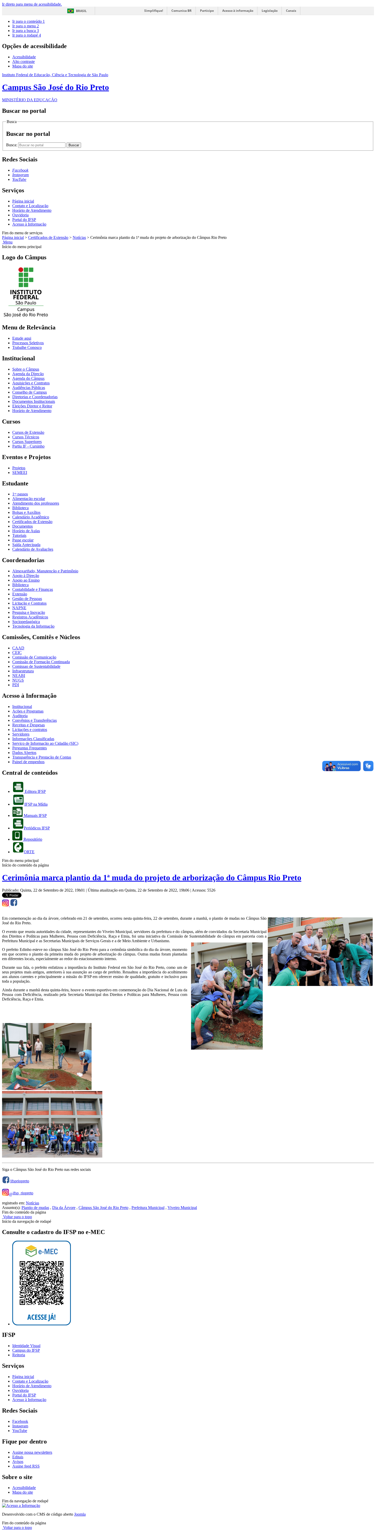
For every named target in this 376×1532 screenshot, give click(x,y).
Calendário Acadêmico (30, 517)
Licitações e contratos (29, 729)
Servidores (20, 734)
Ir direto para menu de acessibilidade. (32, 4)
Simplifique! (153, 10)
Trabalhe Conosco (27, 347)
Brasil (81, 11)
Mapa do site (22, 66)
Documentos (22, 526)
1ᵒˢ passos (20, 494)
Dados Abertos (24, 752)
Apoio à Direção (25, 575)
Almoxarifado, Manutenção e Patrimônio (45, 571)
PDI (15, 685)
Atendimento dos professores (35, 503)
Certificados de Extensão (48, 237)
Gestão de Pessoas (27, 598)
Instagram (20, 1426)
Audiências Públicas (28, 387)
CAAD (18, 648)
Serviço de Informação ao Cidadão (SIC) (45, 743)
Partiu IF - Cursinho (28, 446)
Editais (17, 1457)
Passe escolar (23, 540)
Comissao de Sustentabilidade (36, 666)
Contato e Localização (30, 206)
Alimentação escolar (28, 498)
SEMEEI (19, 472)
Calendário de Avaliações (32, 549)
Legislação (270, 10)
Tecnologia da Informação (33, 626)
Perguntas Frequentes (29, 748)
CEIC (17, 652)
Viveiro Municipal (182, 1207)
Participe (207, 10)
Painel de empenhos (28, 762)
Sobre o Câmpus (25, 369)
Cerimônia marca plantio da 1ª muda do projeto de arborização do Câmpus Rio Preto (151, 877)
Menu (7, 242)
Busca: (12, 145)
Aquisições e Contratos (31, 383)
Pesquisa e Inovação (28, 612)
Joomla (80, 1514)
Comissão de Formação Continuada (41, 662)
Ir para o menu (25, 26)
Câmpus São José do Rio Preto (103, 1207)
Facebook (20, 1421)
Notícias (79, 237)
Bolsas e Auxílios (26, 512)
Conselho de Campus (29, 392)
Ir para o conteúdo (28, 21)
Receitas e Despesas (28, 725)
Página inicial (23, 201)
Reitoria (18, 1355)
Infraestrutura (23, 671)
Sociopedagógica (26, 621)
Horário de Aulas (26, 531)
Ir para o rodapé (26, 35)
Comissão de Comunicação (34, 657)
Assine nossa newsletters (32, 1452)
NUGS (18, 680)
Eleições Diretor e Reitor (32, 406)
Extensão (19, 594)
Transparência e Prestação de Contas (41, 757)
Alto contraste (23, 61)
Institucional (22, 706)
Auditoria (20, 716)
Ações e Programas (27, 711)
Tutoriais (19, 535)
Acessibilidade (24, 57)
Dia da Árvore (63, 1207)
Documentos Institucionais (33, 401)
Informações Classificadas (33, 739)
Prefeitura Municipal (147, 1207)
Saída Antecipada (26, 544)
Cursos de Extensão (28, 432)
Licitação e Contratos (29, 603)
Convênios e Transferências (34, 720)
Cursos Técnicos (25, 437)
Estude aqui (21, 338)
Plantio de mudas (35, 1207)
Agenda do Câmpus (28, 378)
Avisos (17, 1461)
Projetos (18, 468)
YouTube (19, 1430)
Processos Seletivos (28, 343)
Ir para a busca (25, 30)
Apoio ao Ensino (26, 580)
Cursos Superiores (27, 441)
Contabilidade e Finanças (32, 589)
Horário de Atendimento (31, 210)
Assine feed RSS (26, 1466)
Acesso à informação (237, 10)
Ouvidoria (20, 215)
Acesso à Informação (29, 224)
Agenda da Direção (28, 374)
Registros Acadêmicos (30, 617)
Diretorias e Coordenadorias (35, 397)
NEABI (18, 675)
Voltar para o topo (17, 1217)
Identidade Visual (26, 1346)
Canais (291, 10)
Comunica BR (181, 10)
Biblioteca (20, 508)
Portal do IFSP (24, 219)
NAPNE (19, 608)
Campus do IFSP (26, 1350)
